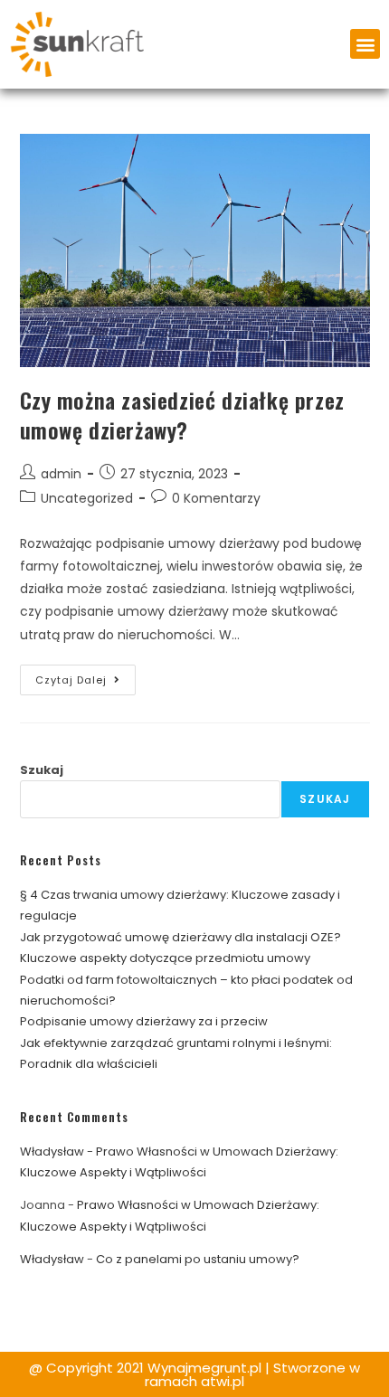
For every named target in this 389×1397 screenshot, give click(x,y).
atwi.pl (222, 1381)
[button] (365, 44)
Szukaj (41, 770)
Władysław (52, 1151)
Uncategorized (87, 498)
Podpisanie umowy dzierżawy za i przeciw (144, 1021)
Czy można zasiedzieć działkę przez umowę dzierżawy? (182, 415)
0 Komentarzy (216, 498)
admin (61, 474)
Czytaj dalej (85, 676)
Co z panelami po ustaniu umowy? (197, 1259)
